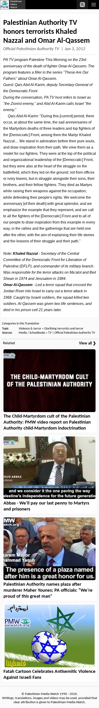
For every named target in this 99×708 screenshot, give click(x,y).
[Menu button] (93, 4)
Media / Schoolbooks (32, 333)
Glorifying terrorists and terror (63, 328)
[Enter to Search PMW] (82, 4)
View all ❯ (87, 343)
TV (50, 333)
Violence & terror (30, 328)
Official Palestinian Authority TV (31, 49)
